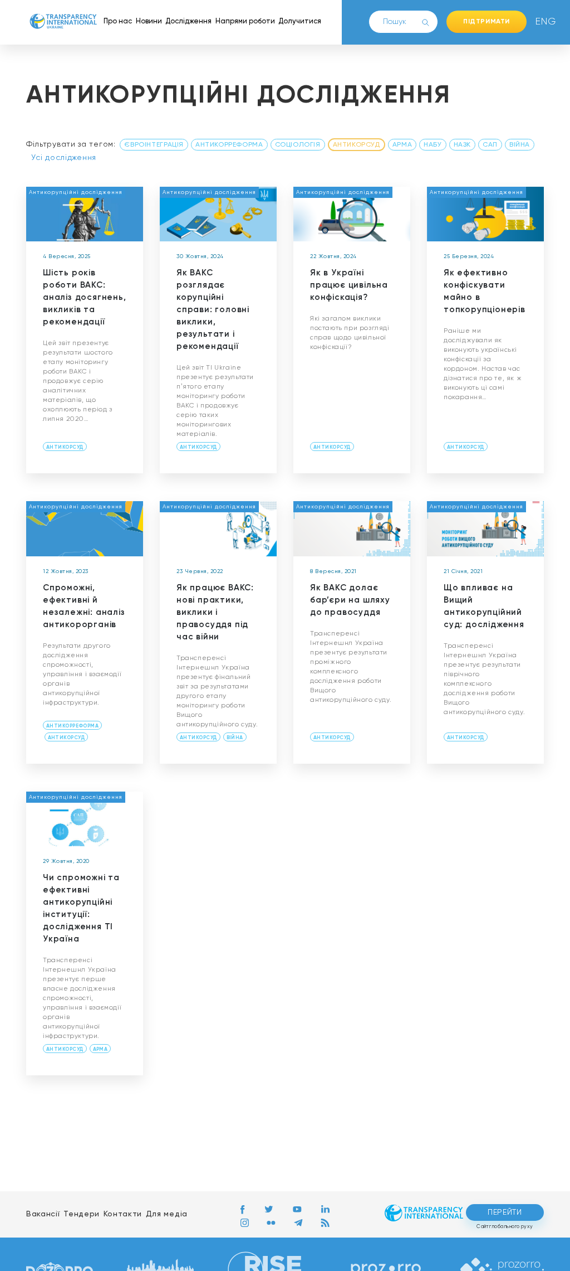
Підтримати (486, 21)
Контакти (123, 1214)
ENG (543, 22)
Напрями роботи (245, 21)
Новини (149, 21)
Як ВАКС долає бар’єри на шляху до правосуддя (350, 600)
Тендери (81, 1214)
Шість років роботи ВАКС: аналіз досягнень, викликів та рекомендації (84, 297)
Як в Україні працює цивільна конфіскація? (349, 285)
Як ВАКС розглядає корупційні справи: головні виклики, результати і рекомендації (212, 310)
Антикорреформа (229, 145)
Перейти (505, 1212)
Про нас (118, 21)
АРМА (402, 145)
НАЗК (462, 145)
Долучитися (299, 21)
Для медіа (167, 1214)
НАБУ (432, 145)
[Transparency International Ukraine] (63, 21)
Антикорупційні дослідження (75, 192)
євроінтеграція (154, 145)
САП (490, 145)
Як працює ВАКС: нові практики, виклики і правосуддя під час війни (215, 612)
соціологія (298, 145)
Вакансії (43, 1214)
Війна (519, 145)
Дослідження (188, 21)
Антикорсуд (356, 145)
